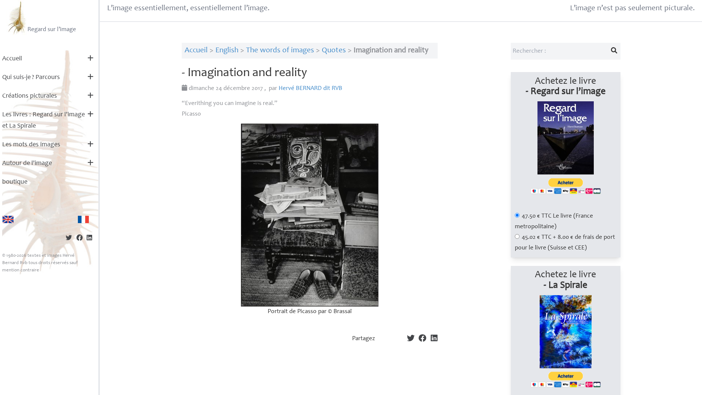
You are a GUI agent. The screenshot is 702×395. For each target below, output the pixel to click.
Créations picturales (29, 96)
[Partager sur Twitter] (69, 238)
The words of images (280, 50)
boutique (14, 182)
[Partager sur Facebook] (79, 238)
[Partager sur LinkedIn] (89, 238)
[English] (8, 219)
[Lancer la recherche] (614, 51)
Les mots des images (31, 145)
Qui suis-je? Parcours (31, 77)
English (226, 50)
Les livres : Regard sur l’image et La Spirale (43, 120)
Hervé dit (310, 89)
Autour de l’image (27, 163)
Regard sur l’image (51, 30)
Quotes (334, 50)
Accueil (12, 59)
